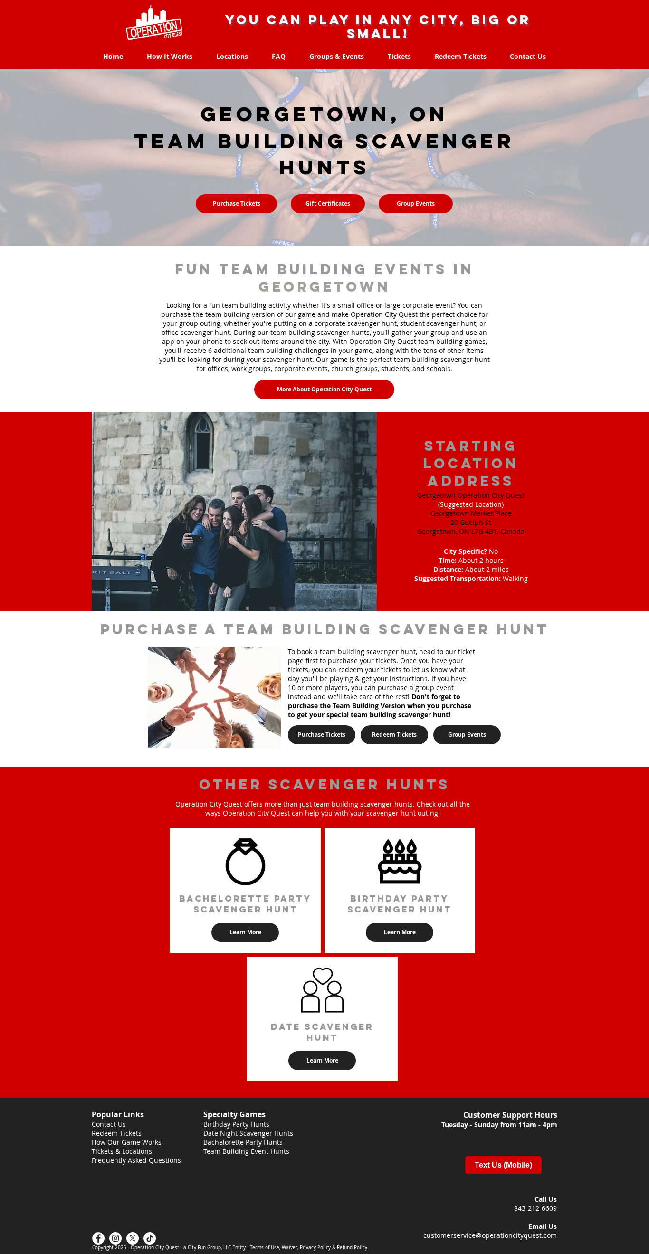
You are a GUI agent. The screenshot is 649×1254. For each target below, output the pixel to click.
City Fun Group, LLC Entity (217, 1247)
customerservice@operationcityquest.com (490, 1235)
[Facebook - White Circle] (98, 1238)
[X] (132, 1238)
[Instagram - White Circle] (115, 1238)
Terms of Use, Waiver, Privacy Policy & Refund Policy (308, 1247)
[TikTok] (149, 1238)
